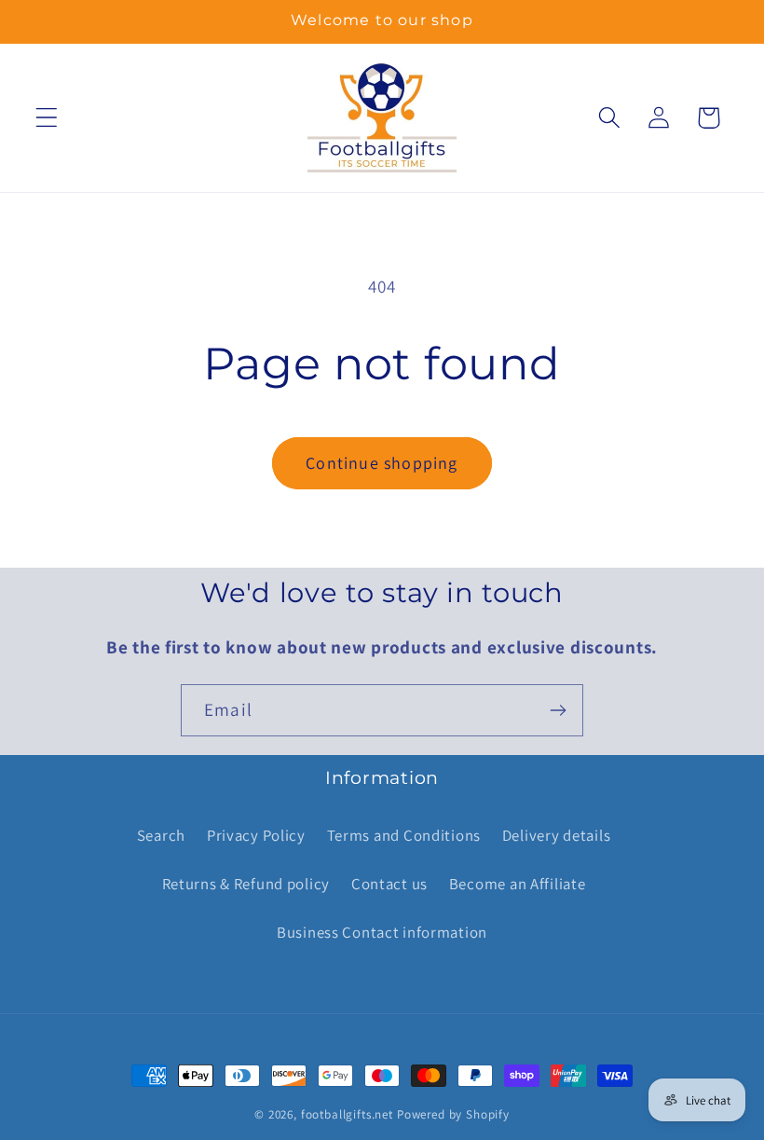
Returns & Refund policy (246, 883)
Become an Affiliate (517, 883)
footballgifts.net (347, 1114)
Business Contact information (382, 932)
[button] (47, 118)
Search (161, 835)
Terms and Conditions (404, 835)
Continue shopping (381, 463)
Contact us (389, 883)
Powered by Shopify (453, 1114)
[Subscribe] (557, 710)
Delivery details (556, 835)
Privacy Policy (256, 835)
